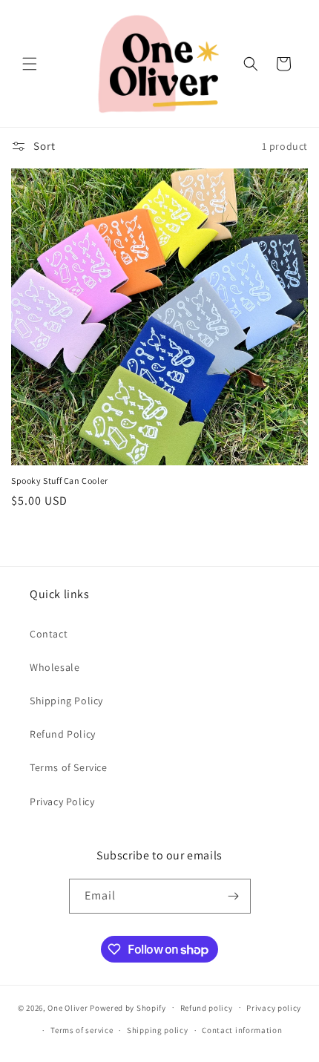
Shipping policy (157, 1030)
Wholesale (54, 667)
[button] (29, 63)
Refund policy (206, 1008)
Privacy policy (273, 1008)
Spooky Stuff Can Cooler (59, 480)
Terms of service (81, 1030)
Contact (49, 633)
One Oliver (67, 1007)
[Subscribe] (233, 896)
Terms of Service (69, 767)
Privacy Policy (62, 801)
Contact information (242, 1030)
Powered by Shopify (128, 1007)
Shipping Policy (66, 700)
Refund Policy (63, 734)
